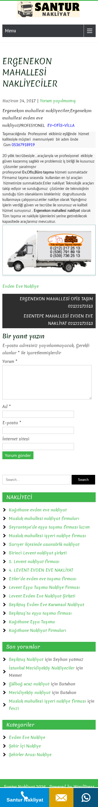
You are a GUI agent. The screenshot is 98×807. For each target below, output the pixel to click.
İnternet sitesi (15, 439)
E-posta (11, 423)
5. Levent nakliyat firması (34, 561)
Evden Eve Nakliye (20, 286)
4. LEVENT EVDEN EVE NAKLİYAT (41, 570)
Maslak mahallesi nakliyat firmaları (44, 518)
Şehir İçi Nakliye (25, 746)
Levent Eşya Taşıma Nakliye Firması (44, 587)
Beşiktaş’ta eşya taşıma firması (40, 613)
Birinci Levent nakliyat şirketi (38, 553)
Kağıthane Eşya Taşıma (32, 622)
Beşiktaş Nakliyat (26, 659)
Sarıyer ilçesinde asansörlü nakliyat (44, 544)
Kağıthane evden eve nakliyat (38, 510)
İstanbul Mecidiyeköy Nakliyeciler (41, 668)
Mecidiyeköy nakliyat (29, 692)
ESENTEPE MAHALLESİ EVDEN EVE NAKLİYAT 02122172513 (58, 319)
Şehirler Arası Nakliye (30, 754)
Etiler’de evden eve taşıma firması (42, 579)
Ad (6, 406)
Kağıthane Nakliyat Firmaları (37, 630)
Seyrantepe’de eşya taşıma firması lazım (49, 527)
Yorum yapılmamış (58, 101)
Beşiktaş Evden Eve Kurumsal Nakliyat (46, 604)
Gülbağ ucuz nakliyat (29, 684)
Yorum (9, 361)
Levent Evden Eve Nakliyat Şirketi (42, 596)
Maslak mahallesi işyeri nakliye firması (47, 536)
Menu (10, 31)
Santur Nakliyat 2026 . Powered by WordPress (49, 787)
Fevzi (14, 708)
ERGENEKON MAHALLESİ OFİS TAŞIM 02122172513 (56, 302)
